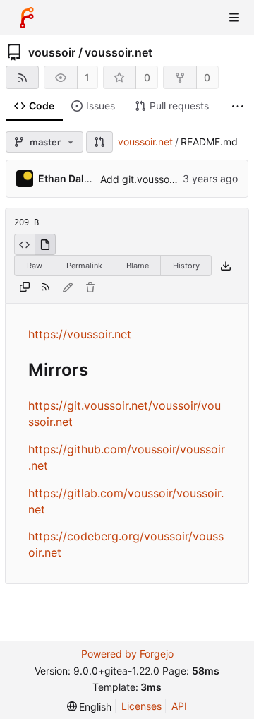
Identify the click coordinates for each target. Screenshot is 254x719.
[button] (99, 142)
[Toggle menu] (234, 17)
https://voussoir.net (79, 334)
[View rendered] (45, 244)
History (186, 266)
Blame (137, 266)
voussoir (51, 52)
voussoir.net (118, 52)
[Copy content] (24, 287)
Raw (34, 266)
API (179, 706)
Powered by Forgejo (127, 654)
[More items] (237, 106)
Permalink (84, 266)
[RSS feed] (22, 77)
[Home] (27, 17)
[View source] (24, 244)
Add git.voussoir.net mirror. (162, 179)
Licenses (141, 706)
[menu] (89, 707)
